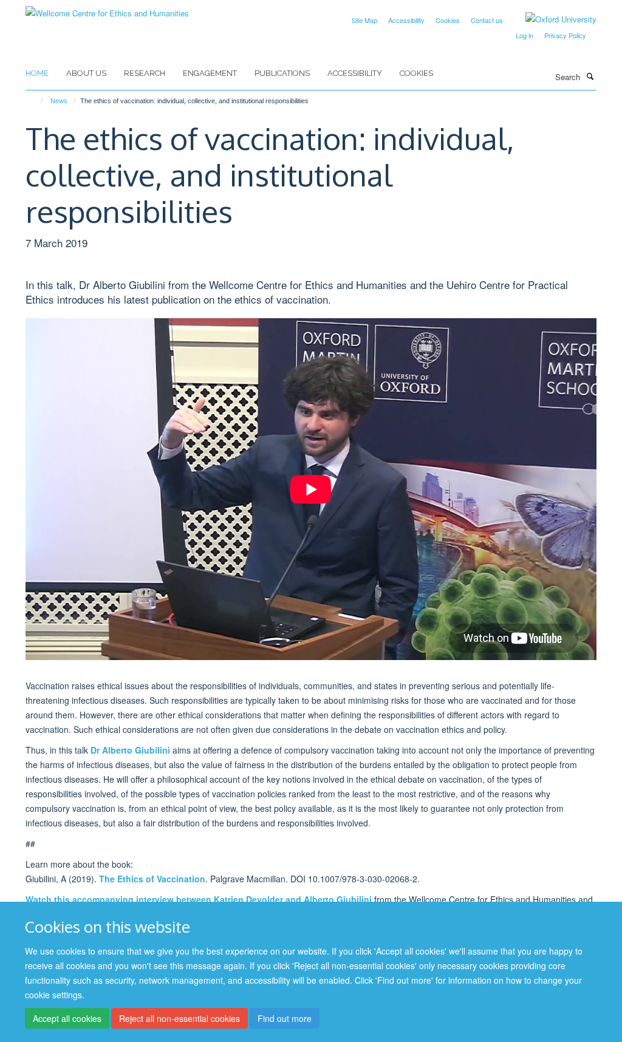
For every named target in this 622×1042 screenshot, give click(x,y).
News (58, 100)
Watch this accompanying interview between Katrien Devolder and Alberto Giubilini (199, 899)
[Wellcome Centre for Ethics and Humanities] (107, 9)
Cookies (448, 20)
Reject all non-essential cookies (179, 1018)
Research (144, 73)
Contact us (487, 20)
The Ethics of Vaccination (152, 879)
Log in (524, 35)
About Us (86, 73)
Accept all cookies (67, 1018)
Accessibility (406, 20)
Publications (282, 73)
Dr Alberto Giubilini (130, 750)
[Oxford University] (551, 19)
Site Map (364, 20)
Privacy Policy (565, 35)
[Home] (36, 100)
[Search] (589, 76)
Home (37, 73)
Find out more (285, 1018)
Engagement (210, 73)
